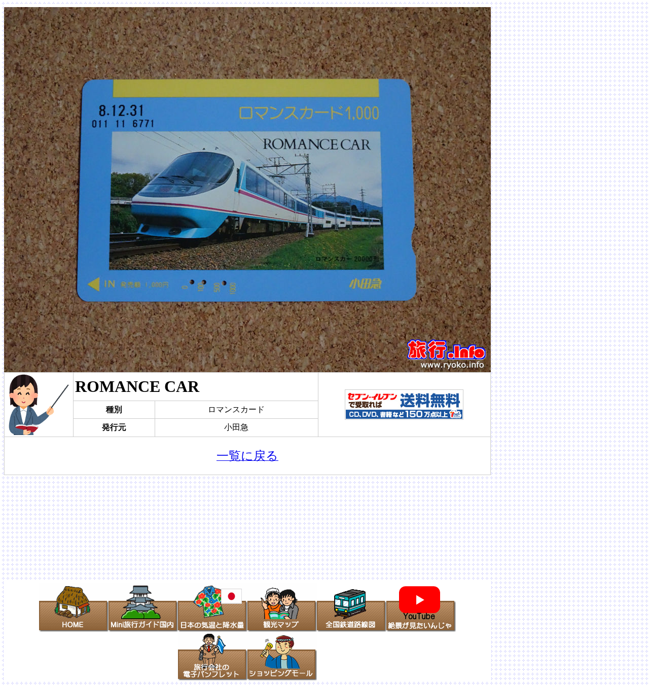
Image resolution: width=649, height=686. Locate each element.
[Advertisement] (247, 528)
